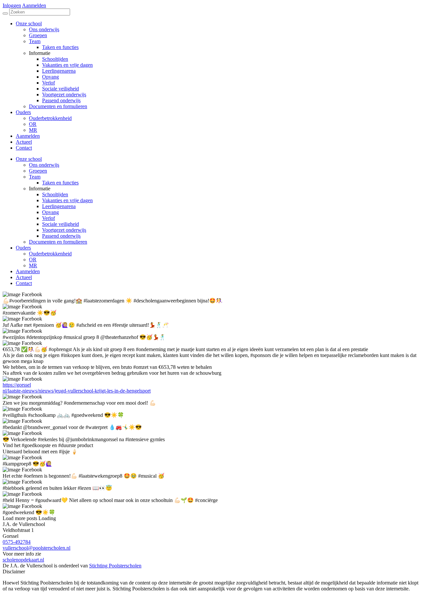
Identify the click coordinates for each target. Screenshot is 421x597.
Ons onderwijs (44, 165)
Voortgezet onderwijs (64, 230)
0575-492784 (17, 542)
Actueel (24, 277)
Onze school (29, 159)
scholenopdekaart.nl (23, 559)
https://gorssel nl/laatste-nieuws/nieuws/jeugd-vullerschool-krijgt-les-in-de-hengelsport (77, 388)
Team (34, 176)
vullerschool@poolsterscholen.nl (36, 548)
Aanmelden (34, 5)
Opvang (50, 212)
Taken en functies (60, 182)
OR (33, 259)
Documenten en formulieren (58, 242)
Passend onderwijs (61, 236)
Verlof (48, 218)
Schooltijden (55, 194)
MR (33, 265)
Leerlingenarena (59, 206)
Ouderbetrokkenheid (50, 253)
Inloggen (12, 5)
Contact (24, 283)
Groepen (38, 171)
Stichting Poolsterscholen (115, 565)
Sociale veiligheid (60, 224)
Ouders (23, 248)
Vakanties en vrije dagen (67, 200)
